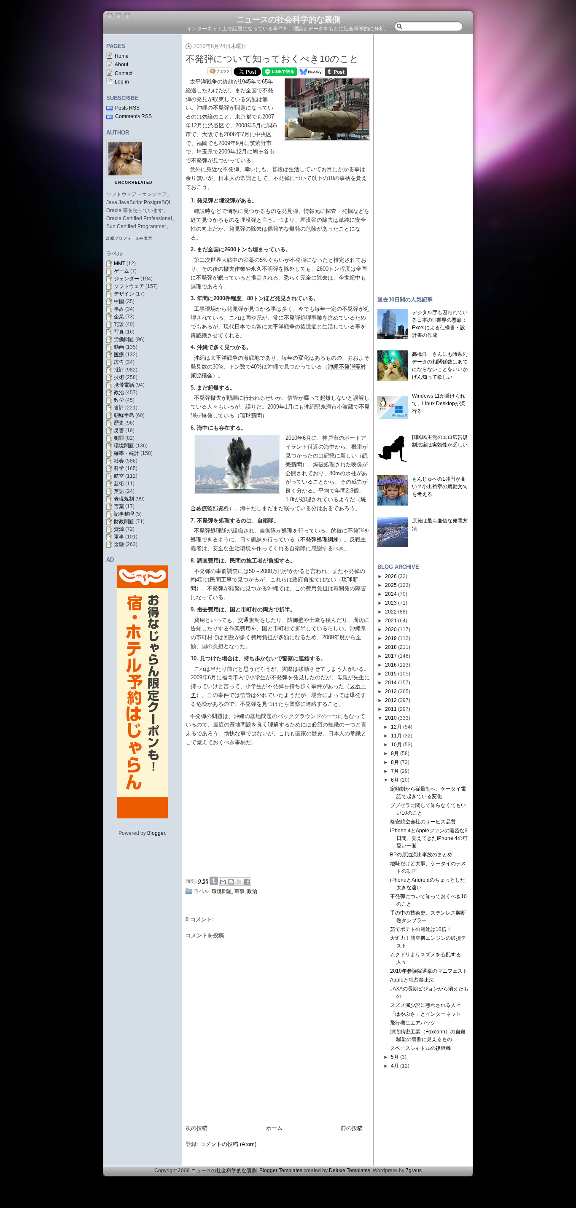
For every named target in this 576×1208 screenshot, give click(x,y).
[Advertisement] (280, 810)
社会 (119, 461)
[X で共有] (239, 881)
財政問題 (124, 522)
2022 (391, 612)
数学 (119, 400)
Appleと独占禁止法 (412, 980)
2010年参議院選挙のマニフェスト (429, 971)
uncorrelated (134, 182)
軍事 (119, 537)
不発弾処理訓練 (319, 539)
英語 (119, 491)
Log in (122, 82)
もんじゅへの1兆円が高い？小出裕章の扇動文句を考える (440, 486)
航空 (119, 476)
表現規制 (124, 499)
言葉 (119, 506)
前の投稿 (352, 1128)
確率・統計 (126, 453)
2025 (391, 585)
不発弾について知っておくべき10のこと (272, 59)
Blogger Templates (280, 1170)
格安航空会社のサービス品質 (423, 822)
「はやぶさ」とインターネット (425, 1014)
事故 (119, 309)
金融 (119, 544)
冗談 (119, 324)
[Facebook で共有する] (247, 881)
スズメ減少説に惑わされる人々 (425, 1005)
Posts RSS (127, 108)
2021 (391, 621)
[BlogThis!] (231, 881)
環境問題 (124, 446)
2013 (391, 691)
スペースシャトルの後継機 (420, 1048)
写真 (119, 332)
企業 (119, 317)
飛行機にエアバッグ (413, 1023)
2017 (391, 656)
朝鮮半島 (124, 415)
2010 (391, 718)
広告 (119, 362)
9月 (395, 753)
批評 (119, 370)
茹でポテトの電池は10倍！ (421, 929)
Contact (123, 73)
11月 (396, 736)
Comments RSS (133, 116)
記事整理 (124, 514)
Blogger (156, 833)
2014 (391, 683)
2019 (391, 638)
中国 (119, 301)
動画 (119, 347)
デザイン (124, 294)
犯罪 (119, 438)
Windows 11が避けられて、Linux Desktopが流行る (438, 403)
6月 (395, 780)
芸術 (119, 484)
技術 (119, 377)
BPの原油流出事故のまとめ (421, 855)
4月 (395, 1066)
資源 (119, 529)
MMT (119, 263)
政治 (119, 392)
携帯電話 (124, 385)
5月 (395, 1057)
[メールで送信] (223, 881)
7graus (414, 1170)
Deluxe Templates (349, 1170)
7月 (395, 771)
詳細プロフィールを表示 (129, 238)
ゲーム (121, 271)
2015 (391, 674)
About (121, 64)
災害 (119, 430)
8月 (395, 762)
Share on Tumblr (214, 881)
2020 (391, 629)
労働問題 (124, 339)
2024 (391, 594)
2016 (391, 665)
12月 (396, 727)
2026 (391, 576)
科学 (119, 468)
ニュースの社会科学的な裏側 (288, 19)
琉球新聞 (251, 415)
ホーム (274, 1128)
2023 (391, 603)
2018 (391, 647)
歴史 (119, 423)
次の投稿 (196, 1128)
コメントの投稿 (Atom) (228, 1144)
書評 (119, 408)
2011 (391, 709)
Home (122, 56)
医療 (119, 355)
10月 (396, 745)
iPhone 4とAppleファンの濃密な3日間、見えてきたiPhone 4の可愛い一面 (429, 838)
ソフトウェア (129, 286)
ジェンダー (126, 279)
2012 (391, 700)
